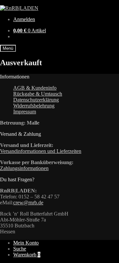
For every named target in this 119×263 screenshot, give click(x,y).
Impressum (24, 111)
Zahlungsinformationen (24, 168)
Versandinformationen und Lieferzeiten (40, 151)
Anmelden (24, 19)
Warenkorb (26, 254)
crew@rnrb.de (28, 202)
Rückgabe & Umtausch (37, 94)
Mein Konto (26, 243)
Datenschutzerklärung (36, 99)
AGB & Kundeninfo (35, 88)
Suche (19, 248)
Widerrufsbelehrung (34, 105)
